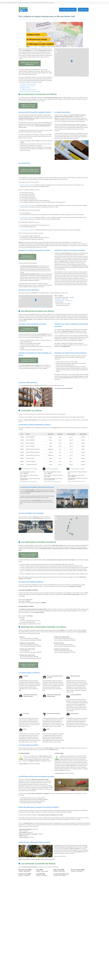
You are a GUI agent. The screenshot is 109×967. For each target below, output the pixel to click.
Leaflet (77, 75)
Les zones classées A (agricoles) (27, 217)
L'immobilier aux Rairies (24, 87)
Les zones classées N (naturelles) (27, 229)
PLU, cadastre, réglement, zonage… (67, 9)
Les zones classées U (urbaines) (27, 184)
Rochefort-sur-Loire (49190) (25, 873)
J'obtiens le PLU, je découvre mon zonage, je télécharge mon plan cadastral (54, 34)
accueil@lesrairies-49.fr (59, 300)
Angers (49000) (39, 869)
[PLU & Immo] (23, 9)
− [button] (56, 52)
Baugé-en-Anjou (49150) (59, 869)
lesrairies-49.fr (68, 300)
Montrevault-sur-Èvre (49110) (25, 869)
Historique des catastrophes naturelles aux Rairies (30, 91)
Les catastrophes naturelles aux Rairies (28, 89)
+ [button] (56, 50)
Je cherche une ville (83, 9)
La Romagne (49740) (40, 873)
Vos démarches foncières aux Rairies (27, 85)
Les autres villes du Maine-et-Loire (61, 873)
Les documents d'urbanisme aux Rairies (28, 84)
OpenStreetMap (81, 75)
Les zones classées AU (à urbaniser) (27, 205)
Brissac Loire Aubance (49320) (77, 869)
